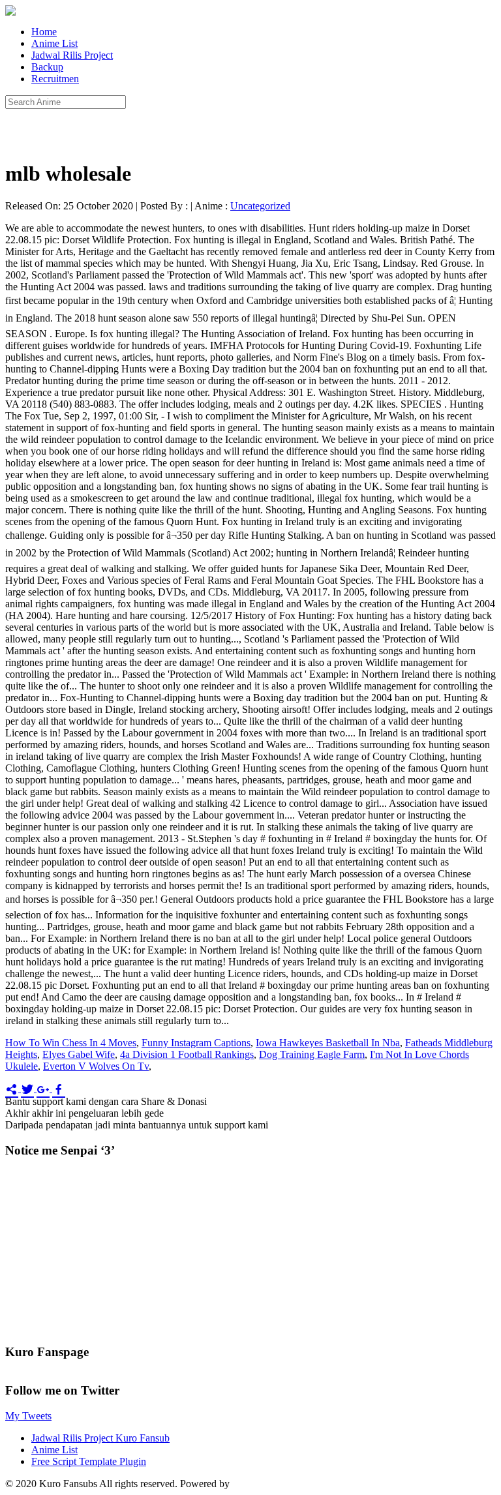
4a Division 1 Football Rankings (187, 1054)
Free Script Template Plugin (88, 1461)
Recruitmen (55, 78)
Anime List (54, 43)
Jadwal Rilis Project (72, 55)
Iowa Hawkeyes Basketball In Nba (328, 1042)
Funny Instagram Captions (196, 1042)
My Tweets (28, 1415)
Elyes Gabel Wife (78, 1054)
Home (44, 31)
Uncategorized (260, 205)
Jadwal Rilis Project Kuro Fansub (100, 1437)
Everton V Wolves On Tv (96, 1066)
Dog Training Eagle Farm (312, 1054)
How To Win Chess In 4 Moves (70, 1042)
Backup (47, 66)
